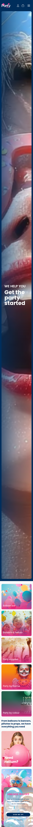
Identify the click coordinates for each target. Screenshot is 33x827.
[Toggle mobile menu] (29, 5)
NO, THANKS (18, 820)
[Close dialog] (30, 789)
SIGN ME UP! (18, 815)
